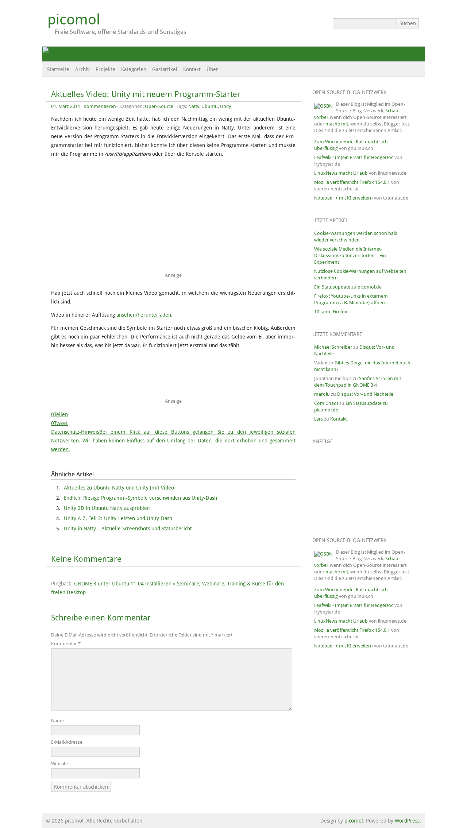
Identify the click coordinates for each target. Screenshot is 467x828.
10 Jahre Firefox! (331, 311)
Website (59, 763)
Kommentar (66, 643)
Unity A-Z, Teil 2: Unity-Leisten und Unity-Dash (118, 518)
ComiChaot (326, 403)
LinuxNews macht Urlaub (341, 173)
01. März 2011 (65, 106)
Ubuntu (209, 106)
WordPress (407, 821)
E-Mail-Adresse (66, 742)
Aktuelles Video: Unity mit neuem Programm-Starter (145, 94)
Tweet (61, 423)
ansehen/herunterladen (143, 315)
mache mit (336, 124)
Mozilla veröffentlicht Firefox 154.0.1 (352, 182)
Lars (318, 419)
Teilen (61, 414)
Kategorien (133, 69)
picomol (73, 19)
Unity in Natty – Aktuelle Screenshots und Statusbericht (128, 528)
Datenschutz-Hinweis (173, 440)
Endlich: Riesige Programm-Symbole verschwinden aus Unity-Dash (140, 498)
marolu (322, 394)
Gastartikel (164, 69)
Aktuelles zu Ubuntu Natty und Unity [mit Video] (119, 488)
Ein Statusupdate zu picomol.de (348, 287)
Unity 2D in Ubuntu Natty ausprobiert (107, 508)
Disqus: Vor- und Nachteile (365, 394)
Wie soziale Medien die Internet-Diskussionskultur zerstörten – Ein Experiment (350, 255)
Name (57, 720)
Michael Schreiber (333, 347)
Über (212, 69)
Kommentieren (100, 106)
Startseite (58, 69)
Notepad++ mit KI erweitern (343, 198)
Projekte (105, 69)
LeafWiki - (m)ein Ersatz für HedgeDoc (353, 157)
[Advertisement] (178, 217)
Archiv (82, 69)
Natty (193, 106)
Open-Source (159, 106)
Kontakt (192, 69)
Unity (225, 106)
